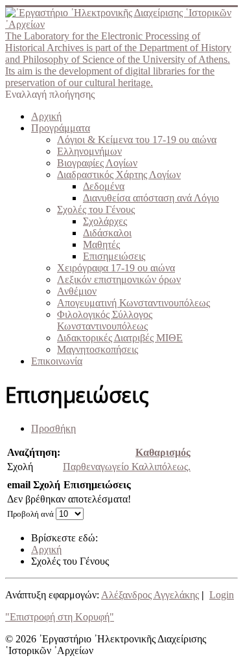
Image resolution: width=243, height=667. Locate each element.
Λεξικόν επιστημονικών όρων (119, 279)
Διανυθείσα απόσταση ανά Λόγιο (151, 197)
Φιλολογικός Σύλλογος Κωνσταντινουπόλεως (104, 320)
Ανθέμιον (77, 291)
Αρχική (46, 116)
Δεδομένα (103, 186)
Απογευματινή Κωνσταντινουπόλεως (133, 302)
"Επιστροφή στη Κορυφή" (59, 616)
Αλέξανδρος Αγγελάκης (150, 594)
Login (221, 594)
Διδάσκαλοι (107, 232)
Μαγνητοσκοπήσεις (97, 349)
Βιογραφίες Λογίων (97, 162)
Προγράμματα (60, 127)
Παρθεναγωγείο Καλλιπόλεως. (127, 466)
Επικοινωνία (56, 361)
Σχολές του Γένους (96, 209)
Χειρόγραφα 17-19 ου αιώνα (116, 267)
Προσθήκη (53, 428)
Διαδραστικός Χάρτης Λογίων (119, 174)
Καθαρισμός (163, 452)
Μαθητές (101, 244)
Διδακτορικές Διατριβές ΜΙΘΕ (120, 337)
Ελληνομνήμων (89, 151)
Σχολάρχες (105, 221)
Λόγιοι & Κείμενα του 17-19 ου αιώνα (136, 139)
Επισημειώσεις (114, 256)
